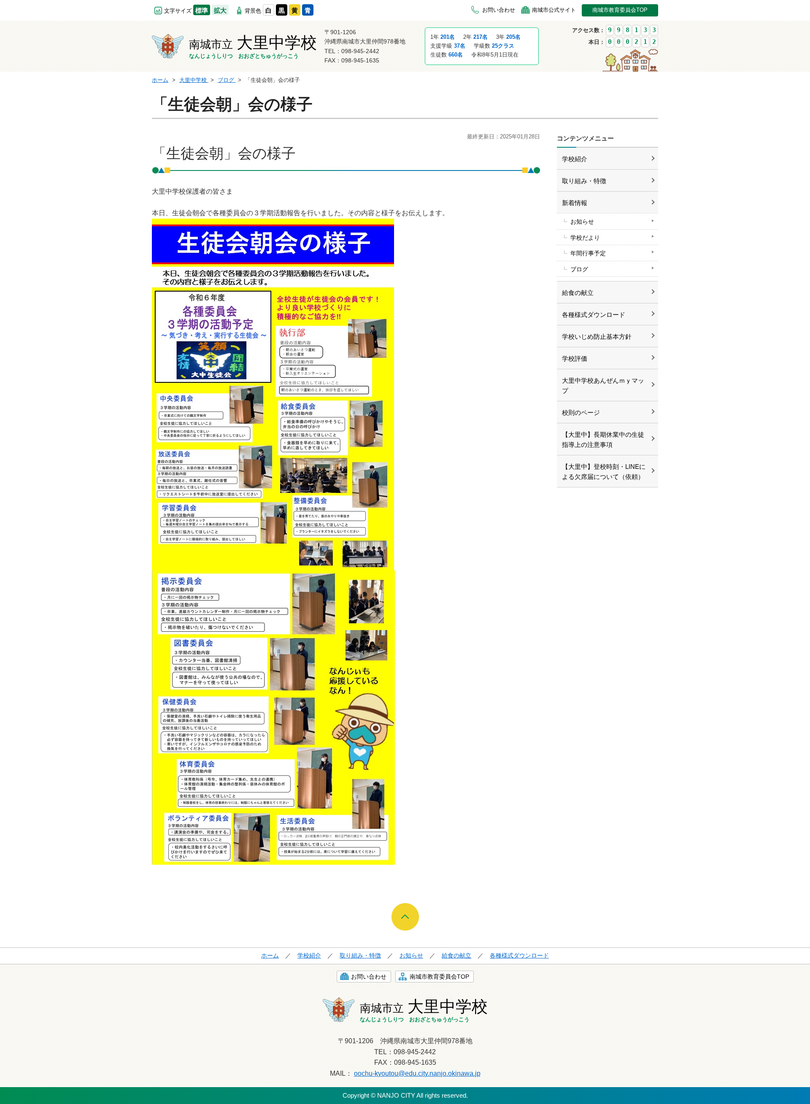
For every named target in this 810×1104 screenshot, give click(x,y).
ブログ (579, 269)
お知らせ (582, 221)
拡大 (220, 10)
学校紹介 (574, 158)
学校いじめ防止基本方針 (597, 336)
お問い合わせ (498, 10)
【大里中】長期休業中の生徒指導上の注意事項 (603, 439)
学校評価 (574, 358)
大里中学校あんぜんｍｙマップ (603, 385)
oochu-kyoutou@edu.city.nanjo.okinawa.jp (417, 1073)
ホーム (270, 955)
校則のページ (581, 412)
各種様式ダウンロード (593, 314)
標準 (201, 10)
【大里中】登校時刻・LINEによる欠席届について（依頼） (603, 471)
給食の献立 (578, 292)
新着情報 (574, 202)
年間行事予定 (588, 253)
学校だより (585, 237)
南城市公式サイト (554, 10)
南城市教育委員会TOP (620, 10)
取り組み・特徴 (584, 180)
